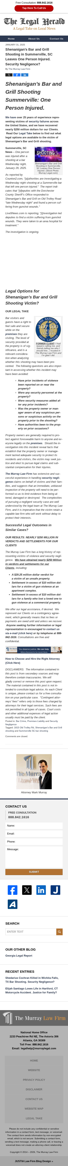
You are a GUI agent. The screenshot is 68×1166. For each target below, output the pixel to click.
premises (11, 334)
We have (10, 117)
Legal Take (25, 133)
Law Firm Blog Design (33, 1161)
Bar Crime (21, 721)
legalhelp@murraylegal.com (38, 1048)
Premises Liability (36, 721)
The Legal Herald (34, 24)
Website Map (34, 1108)
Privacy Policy (34, 1079)
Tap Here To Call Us (34, 8)
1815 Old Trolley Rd (24, 727)
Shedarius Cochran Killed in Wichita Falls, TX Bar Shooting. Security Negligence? (32, 979)
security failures (39, 121)
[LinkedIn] (41, 890)
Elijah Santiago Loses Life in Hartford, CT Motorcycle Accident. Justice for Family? (31, 990)
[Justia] (55, 890)
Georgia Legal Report (18, 955)
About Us (34, 38)
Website (34, 1070)
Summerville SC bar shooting (33, 731)
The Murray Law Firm (18, 473)
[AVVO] (12, 904)
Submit (34, 871)
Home (11, 38)
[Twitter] (27, 890)
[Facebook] (12, 890)
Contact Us (56, 38)
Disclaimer (34, 1089)
